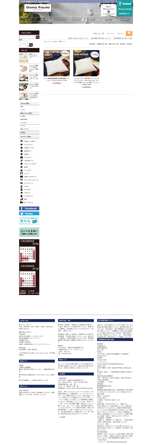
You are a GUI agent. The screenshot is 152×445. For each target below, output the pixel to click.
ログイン (120, 33)
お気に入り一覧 (98, 33)
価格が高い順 (113, 44)
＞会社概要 (61, 417)
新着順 (122, 44)
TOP (45, 41)
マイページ (111, 33)
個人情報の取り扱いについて (101, 38)
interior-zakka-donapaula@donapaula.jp (80, 388)
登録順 (129, 44)
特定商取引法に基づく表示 (123, 38)
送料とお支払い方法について (78, 38)
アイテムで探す (52, 41)
